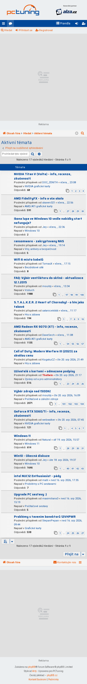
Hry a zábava (32, 314)
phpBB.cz (52, 675)
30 (82, 211)
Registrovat (46, 30)
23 (68, 383)
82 (78, 468)
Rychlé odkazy (4, 24)
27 (68, 211)
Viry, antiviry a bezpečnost (40, 249)
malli (45, 480)
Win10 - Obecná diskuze (32, 455)
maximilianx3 (50, 498)
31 (82, 448)
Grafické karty (33, 528)
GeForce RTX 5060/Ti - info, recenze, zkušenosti (42, 413)
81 (73, 468)
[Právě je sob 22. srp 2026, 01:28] (76, 133)
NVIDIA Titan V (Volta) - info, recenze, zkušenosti (42, 176)
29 (78, 211)
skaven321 (48, 202)
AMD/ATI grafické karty (38, 206)
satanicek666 (50, 310)
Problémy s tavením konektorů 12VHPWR (45, 516)
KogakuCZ (48, 359)
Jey (44, 227)
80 (68, 468)
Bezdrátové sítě (34, 267)
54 (68, 343)
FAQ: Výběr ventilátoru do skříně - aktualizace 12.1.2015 (48, 280)
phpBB (31, 667)
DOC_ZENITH (50, 182)
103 (76, 404)
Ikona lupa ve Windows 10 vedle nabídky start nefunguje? (48, 221)
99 (76, 294)
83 (82, 468)
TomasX (47, 263)
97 (67, 294)
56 (78, 343)
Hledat (8, 30)
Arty (34, 671)
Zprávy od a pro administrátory (43, 379)
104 (82, 404)
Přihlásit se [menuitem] (77, 24)
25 (78, 383)
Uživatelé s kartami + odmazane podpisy (44, 371)
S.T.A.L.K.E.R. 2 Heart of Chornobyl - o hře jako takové (49, 304)
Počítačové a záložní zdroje (41, 399)
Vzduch (29, 290)
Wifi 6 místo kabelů (28, 259)
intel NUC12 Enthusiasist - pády (37, 476)
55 (73, 343)
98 (72, 294)
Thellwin (47, 375)
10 (82, 319)
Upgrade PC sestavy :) (30, 494)
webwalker (48, 419)
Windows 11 (22, 435)
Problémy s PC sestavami (40, 483)
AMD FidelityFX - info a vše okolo (39, 198)
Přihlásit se (25, 30)
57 (82, 343)
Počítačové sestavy (36, 506)
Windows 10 (32, 230)
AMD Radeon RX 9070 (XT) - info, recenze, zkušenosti (46, 329)
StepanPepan (50, 520)
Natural (46, 439)
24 (73, 383)
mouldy (47, 286)
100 (82, 294)
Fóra (11, 24)
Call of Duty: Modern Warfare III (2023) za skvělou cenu (45, 353)
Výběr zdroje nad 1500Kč (32, 391)
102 (70, 404)
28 (73, 211)
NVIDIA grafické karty (37, 186)
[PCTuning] (23, 10)
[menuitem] (63, 23)
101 (64, 404)
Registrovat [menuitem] (84, 24)
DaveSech (48, 335)
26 (82, 383)
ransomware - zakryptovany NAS (39, 241)
